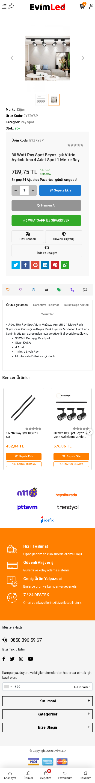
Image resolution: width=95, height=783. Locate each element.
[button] (12, 58)
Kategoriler (48, 714)
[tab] (17, 305)
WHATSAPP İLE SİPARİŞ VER (48, 220)
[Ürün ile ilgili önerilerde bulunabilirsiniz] (86, 290)
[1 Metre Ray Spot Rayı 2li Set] (24, 408)
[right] (90, 432)
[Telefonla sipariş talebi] (73, 290)
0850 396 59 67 (25, 640)
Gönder (84, 687)
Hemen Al (48, 205)
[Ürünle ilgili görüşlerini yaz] (35, 290)
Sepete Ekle (62, 190)
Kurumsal (47, 701)
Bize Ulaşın (47, 727)
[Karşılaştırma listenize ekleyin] (48, 290)
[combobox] (8, 687)
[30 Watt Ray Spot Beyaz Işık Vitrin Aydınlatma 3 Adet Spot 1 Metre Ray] (71, 408)
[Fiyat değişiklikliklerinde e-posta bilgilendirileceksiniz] (60, 290)
